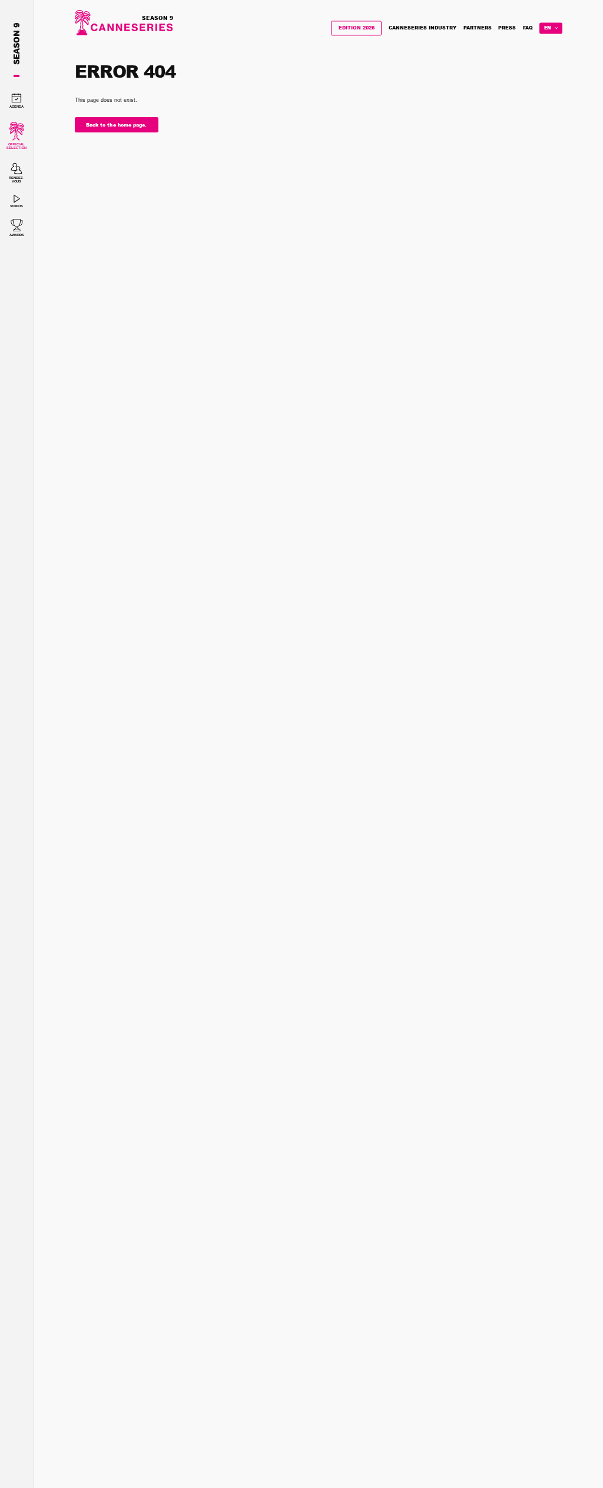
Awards (16, 235)
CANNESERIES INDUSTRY (422, 28)
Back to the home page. (116, 124)
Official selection (16, 146)
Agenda (16, 106)
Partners (477, 28)
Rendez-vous (16, 179)
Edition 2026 (357, 28)
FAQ (528, 28)
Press (507, 28)
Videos (16, 206)
